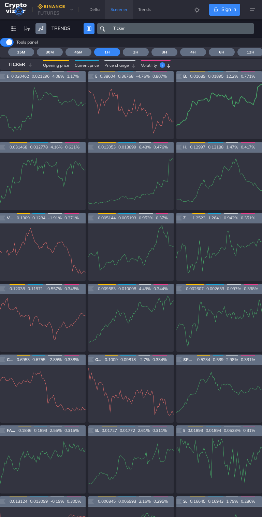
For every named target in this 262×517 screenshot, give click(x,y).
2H (136, 52)
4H (193, 52)
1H (107, 52)
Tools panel (27, 42)
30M (50, 52)
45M (78, 52)
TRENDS (61, 28)
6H (221, 52)
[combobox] (181, 28)
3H (164, 52)
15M (21, 52)
